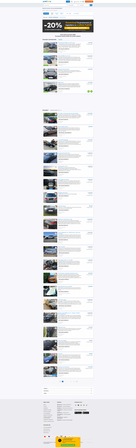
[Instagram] (84, 405)
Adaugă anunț (89, 1)
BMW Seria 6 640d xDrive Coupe (65, 219)
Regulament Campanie (48, 419)
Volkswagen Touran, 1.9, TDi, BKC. (65, 260)
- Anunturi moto (63, 412)
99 (70, 381)
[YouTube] (78, 405)
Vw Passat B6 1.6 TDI (62, 166)
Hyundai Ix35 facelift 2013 (64, 153)
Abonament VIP (47, 430)
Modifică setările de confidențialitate (47, 417)
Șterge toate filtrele (62, 17)
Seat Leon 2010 (61, 246)
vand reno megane (62, 340)
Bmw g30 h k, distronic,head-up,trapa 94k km (68, 113)
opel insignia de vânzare (63, 179)
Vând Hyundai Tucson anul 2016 (65, 286)
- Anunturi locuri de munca (64, 408)
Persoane (57, 13)
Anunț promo (46, 432)
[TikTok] (87, 405)
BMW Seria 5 (60, 82)
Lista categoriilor (47, 413)
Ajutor (45, 404)
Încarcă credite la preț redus (68, 445)
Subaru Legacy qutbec (63, 126)
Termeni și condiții (47, 411)
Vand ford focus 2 (62, 206)
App (68, 1)
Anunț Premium (47, 429)
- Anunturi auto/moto (64, 404)
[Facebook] (76, 405)
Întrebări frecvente (47, 409)
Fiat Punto (60, 353)
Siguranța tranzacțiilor (48, 415)
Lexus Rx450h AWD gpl (63, 139)
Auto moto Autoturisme (53, 17)
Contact (45, 406)
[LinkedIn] (81, 405)
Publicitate (46, 408)
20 (58, 110)
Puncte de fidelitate (47, 427)
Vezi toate (60, 39)
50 (60, 110)
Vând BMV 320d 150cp (63, 192)
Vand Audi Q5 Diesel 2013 (63, 69)
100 (74, 381)
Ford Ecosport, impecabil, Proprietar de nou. (68, 273)
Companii (61, 13)
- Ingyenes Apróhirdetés (62, 418)
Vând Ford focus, (62, 327)
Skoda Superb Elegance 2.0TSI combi (66, 42)
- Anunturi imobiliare (63, 406)
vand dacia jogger (62, 299)
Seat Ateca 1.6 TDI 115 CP (63, 366)
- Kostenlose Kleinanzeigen (65, 420)
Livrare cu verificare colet (49, 421)
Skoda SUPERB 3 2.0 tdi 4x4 (64, 55)
